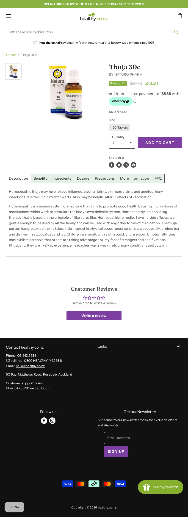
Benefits (40, 178)
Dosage (83, 178)
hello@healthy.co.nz (30, 366)
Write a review (93, 315)
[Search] (176, 32)
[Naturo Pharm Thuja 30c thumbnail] (13, 71)
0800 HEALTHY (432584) (43, 361)
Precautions (105, 178)
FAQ (158, 178)
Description (18, 178)
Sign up (116, 451)
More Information (134, 178)
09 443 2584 (26, 355)
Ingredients (62, 178)
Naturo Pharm (128, 74)
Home (11, 55)
